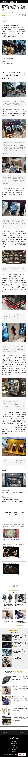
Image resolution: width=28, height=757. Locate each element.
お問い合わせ (14, 743)
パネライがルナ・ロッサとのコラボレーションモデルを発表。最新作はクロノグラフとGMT (19, 644)
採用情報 (14, 751)
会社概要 (14, 741)
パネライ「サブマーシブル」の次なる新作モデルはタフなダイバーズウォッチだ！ (19, 651)
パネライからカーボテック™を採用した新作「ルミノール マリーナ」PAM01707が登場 (19, 636)
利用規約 (14, 745)
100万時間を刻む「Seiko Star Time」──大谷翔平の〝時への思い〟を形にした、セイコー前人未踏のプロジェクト (20, 621)
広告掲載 (14, 749)
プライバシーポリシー (14, 747)
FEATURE (7, 12)
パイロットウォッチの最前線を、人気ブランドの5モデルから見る (20, 604)
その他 (11, 12)
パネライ (4, 20)
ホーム (3, 12)
